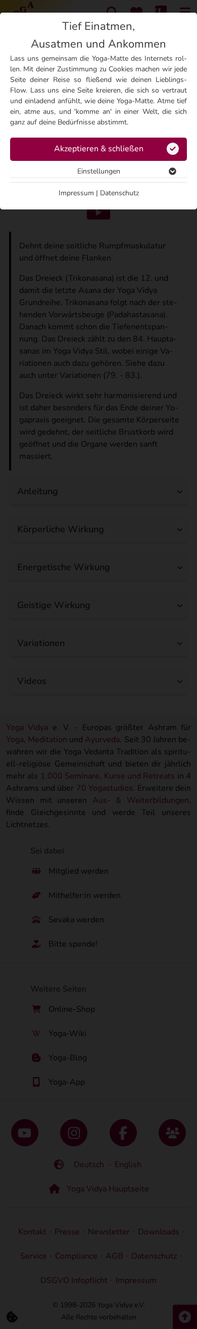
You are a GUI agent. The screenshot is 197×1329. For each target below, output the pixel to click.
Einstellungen (98, 171)
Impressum (76, 193)
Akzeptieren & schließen (98, 148)
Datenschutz (119, 193)
